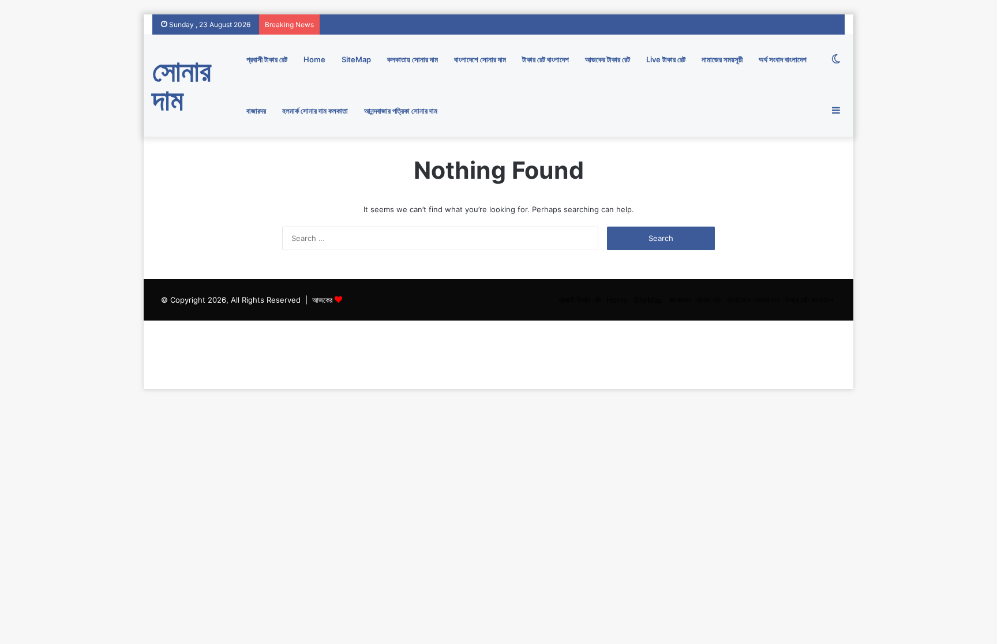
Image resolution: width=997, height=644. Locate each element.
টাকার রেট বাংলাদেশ (545, 59)
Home (314, 59)
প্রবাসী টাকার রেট (266, 59)
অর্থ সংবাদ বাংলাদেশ (783, 59)
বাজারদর (256, 110)
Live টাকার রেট (665, 59)
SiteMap (356, 59)
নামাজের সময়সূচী (722, 59)
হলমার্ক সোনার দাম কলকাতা (315, 110)
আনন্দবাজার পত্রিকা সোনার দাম (400, 110)
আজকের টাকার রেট (607, 59)
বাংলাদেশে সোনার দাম (480, 59)
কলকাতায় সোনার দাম (412, 59)
